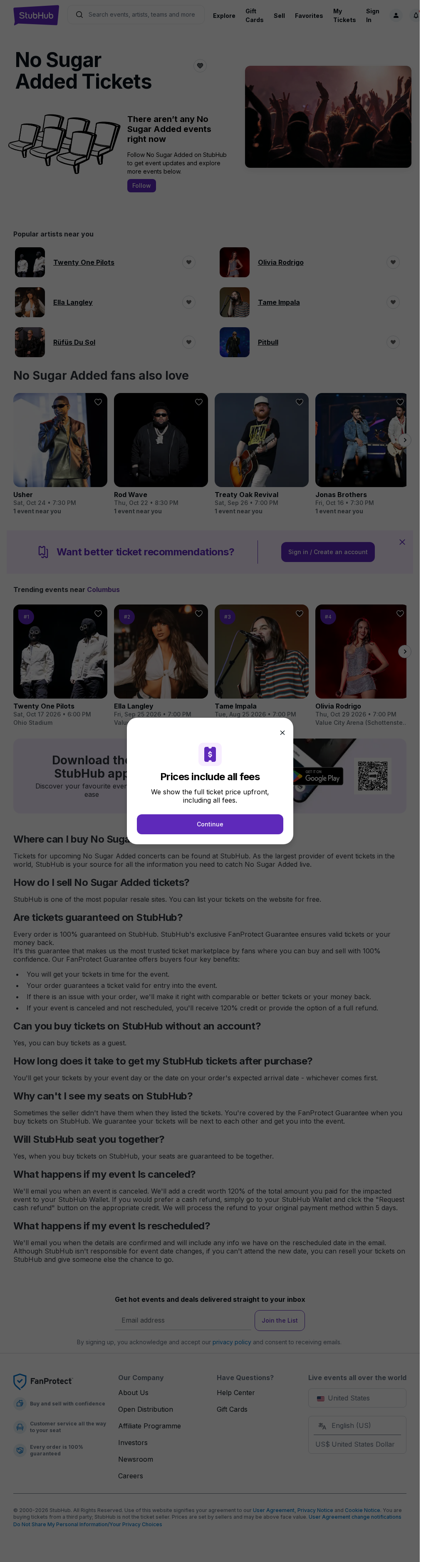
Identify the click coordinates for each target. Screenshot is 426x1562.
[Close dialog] (282, 733)
